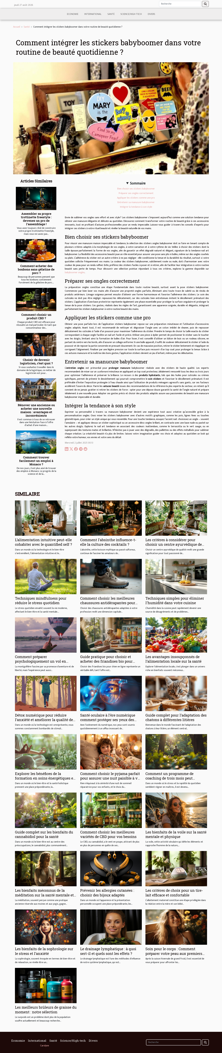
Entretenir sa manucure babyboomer (136, 202)
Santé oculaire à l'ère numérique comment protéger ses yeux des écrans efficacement (107, 720)
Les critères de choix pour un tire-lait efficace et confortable (174, 892)
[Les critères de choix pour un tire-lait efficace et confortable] (176, 869)
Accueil (16, 27)
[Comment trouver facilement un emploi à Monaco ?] (36, 442)
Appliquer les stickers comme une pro (136, 198)
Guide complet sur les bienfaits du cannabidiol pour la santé (44, 834)
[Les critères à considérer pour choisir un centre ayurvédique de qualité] (176, 518)
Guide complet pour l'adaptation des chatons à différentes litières (176, 717)
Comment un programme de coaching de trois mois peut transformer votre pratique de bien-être (175, 780)
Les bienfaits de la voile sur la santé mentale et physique (175, 834)
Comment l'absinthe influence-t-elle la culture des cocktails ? (108, 542)
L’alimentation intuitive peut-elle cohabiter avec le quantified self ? (43, 542)
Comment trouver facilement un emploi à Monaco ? (36, 460)
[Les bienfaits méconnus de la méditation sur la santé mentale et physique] (46, 869)
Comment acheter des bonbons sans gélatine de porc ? (36, 269)
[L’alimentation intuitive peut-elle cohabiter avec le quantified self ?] (46, 518)
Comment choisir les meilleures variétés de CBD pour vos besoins (108, 834)
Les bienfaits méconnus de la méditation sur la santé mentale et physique (44, 895)
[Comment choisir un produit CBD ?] (36, 299)
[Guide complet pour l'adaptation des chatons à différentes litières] (176, 693)
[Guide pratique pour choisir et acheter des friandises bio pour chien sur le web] (111, 635)
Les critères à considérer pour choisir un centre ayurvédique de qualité (173, 544)
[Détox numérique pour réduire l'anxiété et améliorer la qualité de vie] (46, 693)
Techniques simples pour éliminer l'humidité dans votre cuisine (174, 600)
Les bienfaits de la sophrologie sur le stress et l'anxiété (44, 951)
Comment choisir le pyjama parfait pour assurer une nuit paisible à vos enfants (110, 778)
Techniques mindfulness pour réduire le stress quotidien (40, 600)
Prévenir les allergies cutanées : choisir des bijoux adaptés (107, 892)
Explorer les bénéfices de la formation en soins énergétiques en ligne (45, 778)
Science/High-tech (131, 14)
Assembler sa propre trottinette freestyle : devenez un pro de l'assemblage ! (36, 219)
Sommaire (138, 183)
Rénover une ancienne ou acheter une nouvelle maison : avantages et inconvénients (36, 410)
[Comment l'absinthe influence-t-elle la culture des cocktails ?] (111, 518)
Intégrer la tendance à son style (136, 207)
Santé (111, 14)
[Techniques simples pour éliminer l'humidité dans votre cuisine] (176, 576)
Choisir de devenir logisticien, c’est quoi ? (36, 361)
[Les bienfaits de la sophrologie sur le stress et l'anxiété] (46, 927)
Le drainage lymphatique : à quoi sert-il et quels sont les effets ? (108, 951)
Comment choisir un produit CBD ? (36, 316)
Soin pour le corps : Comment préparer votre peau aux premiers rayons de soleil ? (173, 953)
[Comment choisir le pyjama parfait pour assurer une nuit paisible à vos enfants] (111, 752)
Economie (72, 14)
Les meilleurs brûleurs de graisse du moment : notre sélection (46, 1009)
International (92, 14)
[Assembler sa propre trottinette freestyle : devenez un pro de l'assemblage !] (36, 198)
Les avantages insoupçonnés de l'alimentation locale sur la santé (173, 659)
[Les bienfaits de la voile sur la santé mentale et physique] (176, 810)
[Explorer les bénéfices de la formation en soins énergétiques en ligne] (46, 752)
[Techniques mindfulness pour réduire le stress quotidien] (46, 576)
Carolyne (44, 1046)
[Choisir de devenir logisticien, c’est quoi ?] (36, 344)
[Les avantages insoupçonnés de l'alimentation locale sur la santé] (176, 635)
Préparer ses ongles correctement (136, 193)
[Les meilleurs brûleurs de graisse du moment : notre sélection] (46, 985)
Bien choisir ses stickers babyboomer (136, 189)
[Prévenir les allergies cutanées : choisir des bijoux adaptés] (111, 869)
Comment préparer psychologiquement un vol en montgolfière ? (40, 661)
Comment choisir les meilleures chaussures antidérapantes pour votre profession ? (107, 603)
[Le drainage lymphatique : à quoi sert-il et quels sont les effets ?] (111, 927)
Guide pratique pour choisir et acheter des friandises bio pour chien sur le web (106, 661)
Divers (151, 14)
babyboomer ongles (75, 272)
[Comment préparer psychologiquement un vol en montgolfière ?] (46, 635)
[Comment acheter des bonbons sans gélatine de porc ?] (36, 250)
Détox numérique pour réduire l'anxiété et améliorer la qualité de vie (44, 720)
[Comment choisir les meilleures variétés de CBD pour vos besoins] (111, 810)
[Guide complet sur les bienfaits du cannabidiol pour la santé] (46, 810)
